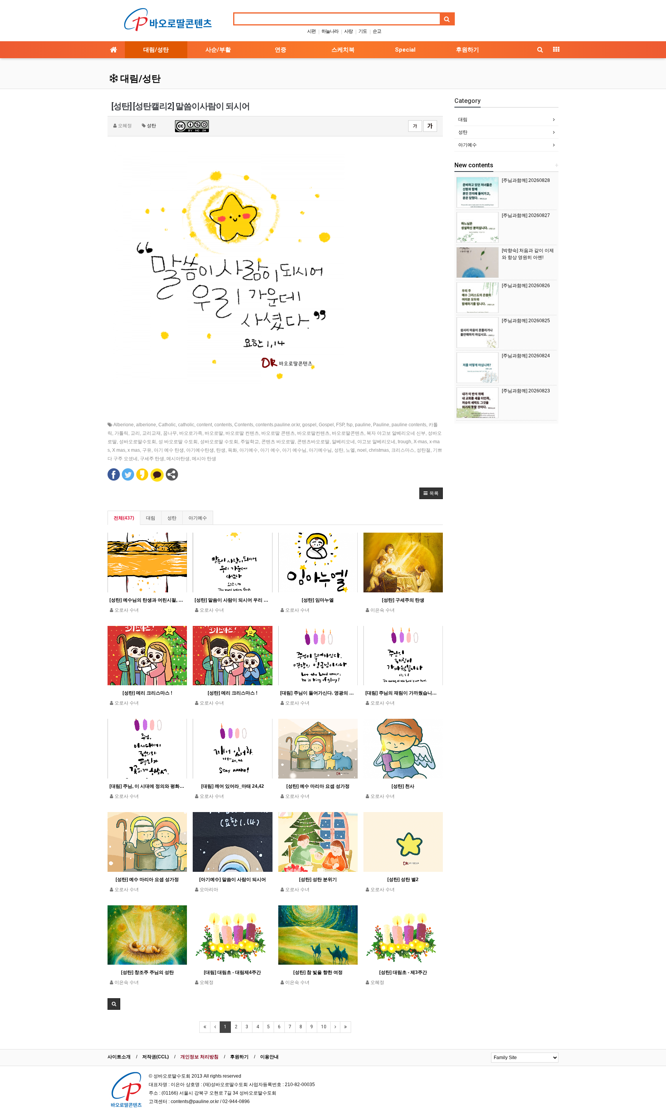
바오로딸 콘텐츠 (278, 433)
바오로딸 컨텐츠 (242, 433)
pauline (363, 424)
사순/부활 (218, 49)
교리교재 (151, 433)
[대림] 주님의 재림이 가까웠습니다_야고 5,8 (403, 693)
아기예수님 (320, 450)
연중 (280, 49)
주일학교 (249, 441)
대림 (150, 518)
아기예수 (248, 450)
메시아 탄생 (204, 458)
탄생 (220, 450)
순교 (377, 31)
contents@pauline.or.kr (195, 1101)
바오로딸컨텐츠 (313, 433)
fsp (349, 424)
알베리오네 (343, 441)
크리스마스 (402, 450)
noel (362, 450)
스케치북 (343, 49)
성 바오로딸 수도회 (178, 441)
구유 (146, 450)
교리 (135, 433)
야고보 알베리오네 (376, 441)
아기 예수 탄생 (169, 450)
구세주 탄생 (152, 458)
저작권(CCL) (155, 1057)
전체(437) (124, 518)
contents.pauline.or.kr (278, 424)
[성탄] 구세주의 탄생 (403, 600)
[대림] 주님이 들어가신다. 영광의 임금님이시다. (318, 693)
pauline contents (409, 424)
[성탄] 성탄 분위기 (318, 879)
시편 (311, 31)
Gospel (326, 424)
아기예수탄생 (200, 450)
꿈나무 (170, 433)
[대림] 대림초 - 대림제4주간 (232, 972)
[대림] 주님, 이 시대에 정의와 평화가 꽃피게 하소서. (147, 786)
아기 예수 (270, 450)
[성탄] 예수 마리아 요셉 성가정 (318, 786)
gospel (309, 424)
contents (223, 424)
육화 (232, 450)
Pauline (381, 424)
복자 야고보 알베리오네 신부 (396, 433)
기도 (362, 31)
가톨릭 (121, 433)
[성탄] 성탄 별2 (403, 879)
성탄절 (424, 450)
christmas (379, 450)
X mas (118, 450)
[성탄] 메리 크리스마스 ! (147, 693)
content (204, 424)
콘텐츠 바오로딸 (278, 441)
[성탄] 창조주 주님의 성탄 (147, 972)
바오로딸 (214, 433)
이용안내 (269, 1057)
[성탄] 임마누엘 (318, 600)
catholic (186, 424)
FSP (340, 424)
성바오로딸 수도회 (219, 441)
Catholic (167, 424)
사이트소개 (119, 1057)
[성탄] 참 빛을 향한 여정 (318, 972)
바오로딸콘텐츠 (348, 433)
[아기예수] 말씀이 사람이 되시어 (232, 879)
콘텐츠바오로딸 (313, 441)
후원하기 (467, 49)
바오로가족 (190, 433)
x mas (134, 450)
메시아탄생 (178, 458)
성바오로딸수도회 (137, 441)
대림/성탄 (156, 49)
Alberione (123, 424)
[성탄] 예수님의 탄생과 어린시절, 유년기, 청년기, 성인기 (147, 600)
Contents (243, 424)
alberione (146, 424)
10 (323, 1026)
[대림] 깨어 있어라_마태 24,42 (232, 786)
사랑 (348, 31)
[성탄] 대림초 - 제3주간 (403, 972)
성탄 (151, 125)
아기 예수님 (294, 450)
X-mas (420, 441)
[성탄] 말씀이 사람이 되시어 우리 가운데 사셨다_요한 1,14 (232, 600)
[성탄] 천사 (403, 786)
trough (404, 441)
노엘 (350, 450)
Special (405, 49)
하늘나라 (329, 31)
